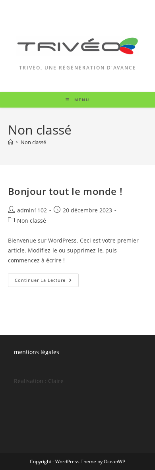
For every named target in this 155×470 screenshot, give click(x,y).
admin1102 (32, 210)
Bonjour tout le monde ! (65, 191)
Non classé (33, 142)
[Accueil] (10, 142)
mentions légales (36, 352)
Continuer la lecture (47, 281)
